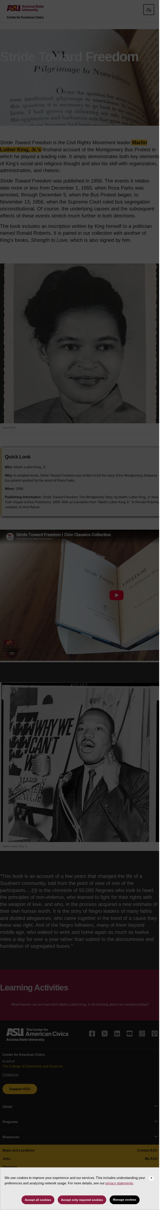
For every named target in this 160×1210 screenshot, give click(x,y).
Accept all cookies (38, 1199)
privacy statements (119, 1183)
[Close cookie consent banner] (151, 1178)
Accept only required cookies (82, 1199)
